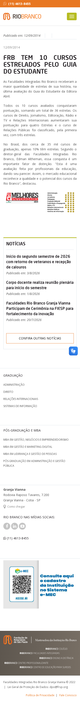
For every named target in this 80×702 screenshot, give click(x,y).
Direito (8, 392)
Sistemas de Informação (20, 406)
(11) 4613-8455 (19, 4)
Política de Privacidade (40, 695)
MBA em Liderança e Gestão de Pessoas (30, 454)
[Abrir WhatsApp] (69, 691)
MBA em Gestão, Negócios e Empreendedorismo (36, 440)
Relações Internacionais (20, 399)
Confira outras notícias (40, 338)
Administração (14, 385)
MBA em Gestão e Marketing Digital (27, 447)
